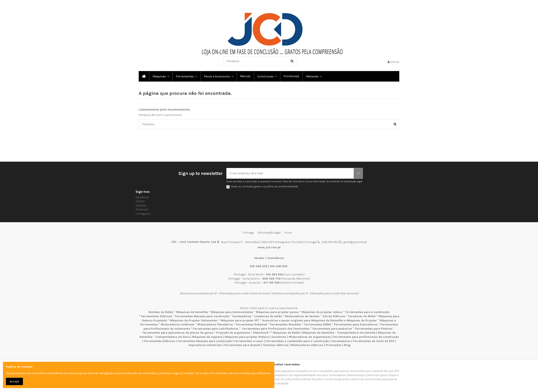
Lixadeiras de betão (268, 316)
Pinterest (142, 209)
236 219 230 (330, 242)
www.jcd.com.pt (269, 247)
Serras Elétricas (334, 316)
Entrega (248, 232)
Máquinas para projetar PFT (240, 320)
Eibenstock (260, 332)
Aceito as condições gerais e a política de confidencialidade (264, 186)
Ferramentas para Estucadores (355, 324)
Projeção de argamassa (233, 332)
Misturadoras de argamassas (310, 337)
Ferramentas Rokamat (251, 324)
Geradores (278, 337)
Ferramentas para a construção (367, 312)
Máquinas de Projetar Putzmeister (194, 320)
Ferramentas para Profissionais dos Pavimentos (276, 328)
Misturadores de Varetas (302, 316)
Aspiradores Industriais (205, 345)
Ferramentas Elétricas (156, 316)
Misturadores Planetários (215, 324)
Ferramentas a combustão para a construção (297, 341)
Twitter (140, 201)
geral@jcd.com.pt (355, 242)
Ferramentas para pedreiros (332, 328)
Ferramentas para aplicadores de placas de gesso (177, 332)
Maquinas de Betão (286, 332)
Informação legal (269, 232)
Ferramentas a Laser (248, 341)
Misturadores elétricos (307, 345)
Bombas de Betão (161, 312)
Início (288, 232)
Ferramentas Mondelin (285, 324)
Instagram (143, 213)
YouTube (141, 205)
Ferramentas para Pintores (373, 328)
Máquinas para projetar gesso (277, 312)
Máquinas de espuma (207, 337)
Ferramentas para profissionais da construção (366, 337)
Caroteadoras (241, 316)
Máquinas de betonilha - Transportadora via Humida (338, 332)
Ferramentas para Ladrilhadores (215, 328)
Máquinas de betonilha (192, 312)
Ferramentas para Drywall (242, 345)
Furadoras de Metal (362, 316)
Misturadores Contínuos (177, 324)
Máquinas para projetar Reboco (247, 337)
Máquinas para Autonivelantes (232, 312)
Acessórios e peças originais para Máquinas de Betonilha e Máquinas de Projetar (319, 320)
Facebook (142, 197)
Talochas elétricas (276, 345)
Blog (347, 345)
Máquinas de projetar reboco (322, 312)
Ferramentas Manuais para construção (202, 316)
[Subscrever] (358, 173)
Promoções (334, 345)
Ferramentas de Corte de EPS (373, 341)
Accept (14, 381)
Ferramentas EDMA (317, 324)
